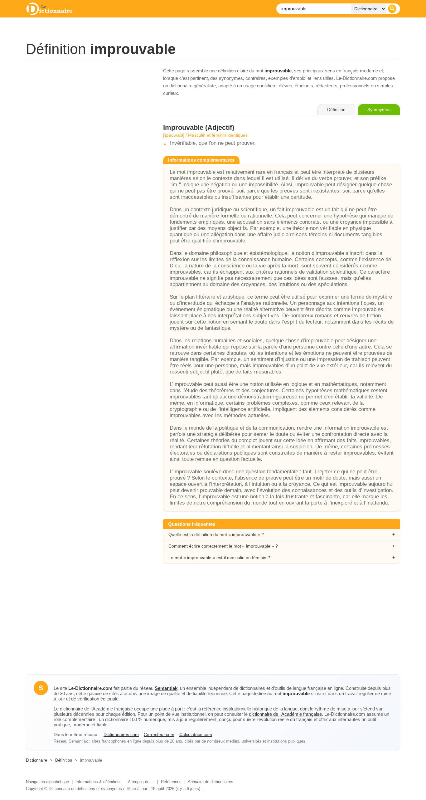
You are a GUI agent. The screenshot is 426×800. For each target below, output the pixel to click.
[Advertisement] (88, 110)
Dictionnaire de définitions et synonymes (85, 788)
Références (171, 781)
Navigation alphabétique (47, 781)
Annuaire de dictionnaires (210, 781)
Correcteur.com (159, 734)
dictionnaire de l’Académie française (285, 714)
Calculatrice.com (195, 734)
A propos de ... (141, 781)
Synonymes (378, 109)
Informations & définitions (98, 781)
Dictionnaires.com (121, 734)
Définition (63, 760)
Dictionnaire (36, 760)
